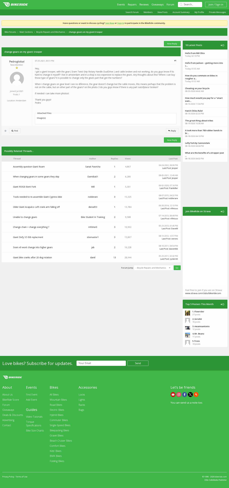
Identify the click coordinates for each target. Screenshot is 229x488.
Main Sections (26, 32)
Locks (82, 394)
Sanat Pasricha (92, 166)
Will (93, 186)
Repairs (132, 4)
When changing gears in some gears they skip (36, 176)
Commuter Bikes (59, 420)
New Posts (163, 12)
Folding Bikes (57, 461)
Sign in (219, 4)
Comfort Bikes (57, 446)
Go (177, 267)
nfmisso (174, 208)
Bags (81, 410)
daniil (92, 257)
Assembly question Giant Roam (29, 166)
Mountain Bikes (58, 399)
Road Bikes (56, 405)
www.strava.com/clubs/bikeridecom (203, 293)
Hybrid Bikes (56, 415)
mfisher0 (92, 227)
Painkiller (173, 188)
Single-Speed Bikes (60, 425)
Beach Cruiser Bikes (61, 440)
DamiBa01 (92, 176)
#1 (175, 60)
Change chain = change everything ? (31, 227)
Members (148, 12)
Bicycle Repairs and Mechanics (50, 32)
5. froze (196, 341)
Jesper (175, 168)
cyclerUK (174, 258)
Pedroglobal (16, 61)
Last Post (166, 168)
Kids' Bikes (55, 451)
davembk (173, 248)
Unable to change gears (25, 217)
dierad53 (92, 206)
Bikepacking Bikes (59, 430)
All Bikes (54, 394)
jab (92, 247)
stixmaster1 (93, 237)
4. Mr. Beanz (198, 333)
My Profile (199, 12)
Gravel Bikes (56, 435)
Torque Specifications (33, 423)
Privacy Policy (8, 476)
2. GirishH (197, 319)
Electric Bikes (57, 410)
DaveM (174, 228)
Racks (82, 405)
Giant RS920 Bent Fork (24, 186)
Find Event (31, 394)
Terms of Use (21, 476)
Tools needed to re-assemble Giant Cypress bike (37, 196)
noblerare (93, 196)
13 (114, 257)
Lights (82, 399)
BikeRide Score (10, 399)
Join (211, 4)
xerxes (174, 238)
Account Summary (181, 12)
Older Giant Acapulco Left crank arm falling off (36, 206)
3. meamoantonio (201, 326)
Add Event (31, 399)
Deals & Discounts (12, 415)
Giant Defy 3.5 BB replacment (28, 237)
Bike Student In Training (93, 217)
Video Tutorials (34, 416)
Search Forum (132, 12)
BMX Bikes (56, 456)
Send (138, 363)
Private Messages (217, 12)
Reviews (144, 4)
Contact (6, 425)
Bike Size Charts (35, 430)
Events (121, 4)
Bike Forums (10, 32)
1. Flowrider (198, 311)
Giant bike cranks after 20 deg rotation (32, 257)
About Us (7, 394)
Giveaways (158, 4)
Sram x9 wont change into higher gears (33, 247)
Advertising (8, 420)
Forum (170, 4)
